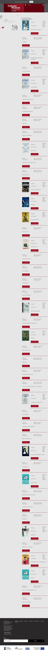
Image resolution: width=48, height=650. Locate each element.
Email (6, 637)
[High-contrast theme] (25, 5)
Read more (34, 33)
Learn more (25, 1)
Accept (31, 1)
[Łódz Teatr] (14, 8)
